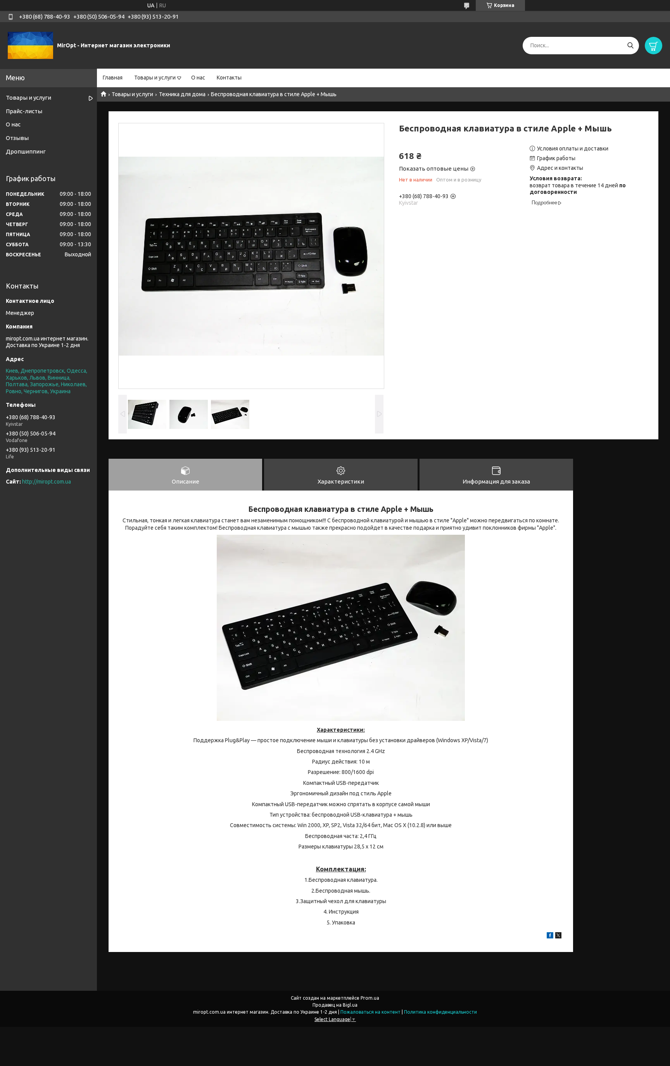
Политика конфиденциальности (440, 1011)
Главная (113, 77)
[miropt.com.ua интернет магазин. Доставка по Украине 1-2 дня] (30, 45)
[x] (558, 936)
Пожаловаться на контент (370, 1011)
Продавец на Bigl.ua (335, 1004)
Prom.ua (370, 997)
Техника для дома (182, 94)
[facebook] (550, 936)
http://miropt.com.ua (46, 482)
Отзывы (17, 138)
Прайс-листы (24, 111)
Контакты (229, 77)
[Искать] (630, 45)
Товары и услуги (155, 77)
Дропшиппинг (26, 151)
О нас (198, 77)
